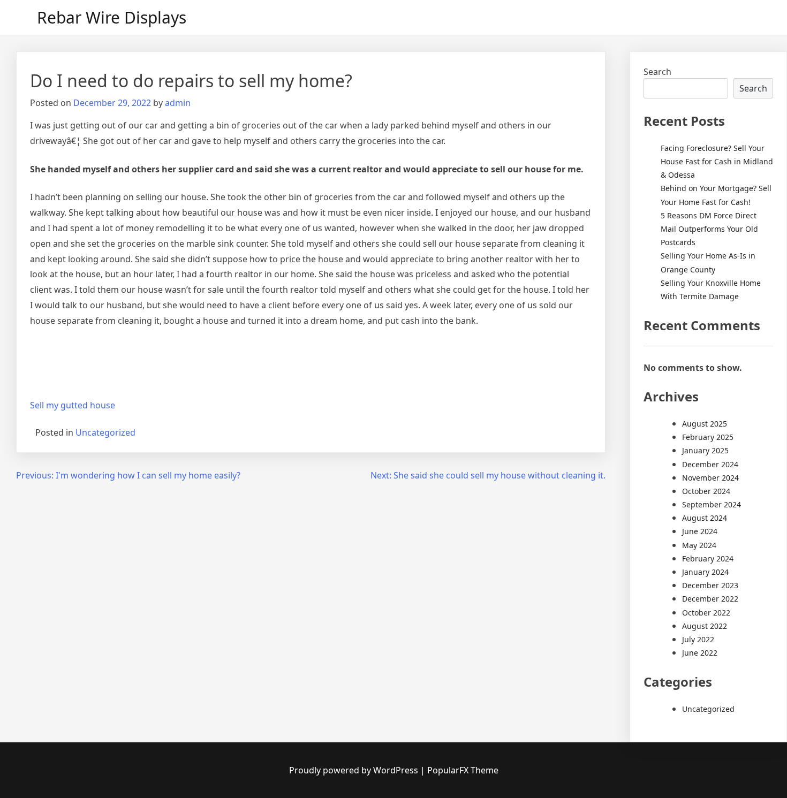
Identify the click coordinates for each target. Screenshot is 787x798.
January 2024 (705, 572)
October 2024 (706, 491)
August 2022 (704, 626)
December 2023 (710, 585)
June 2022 (699, 653)
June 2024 (699, 531)
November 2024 (710, 478)
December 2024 (710, 464)
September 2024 (711, 504)
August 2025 (704, 424)
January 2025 (705, 450)
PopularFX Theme (462, 770)
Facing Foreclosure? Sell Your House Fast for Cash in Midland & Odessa (717, 161)
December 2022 (710, 599)
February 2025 (707, 437)
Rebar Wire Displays (111, 17)
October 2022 (706, 612)
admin (178, 103)
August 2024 (704, 518)
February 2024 (707, 558)
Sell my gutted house (72, 405)
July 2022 (698, 639)
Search (657, 72)
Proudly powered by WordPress (354, 770)
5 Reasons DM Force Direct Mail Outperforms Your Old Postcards (709, 228)
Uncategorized (105, 432)
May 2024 (699, 545)
